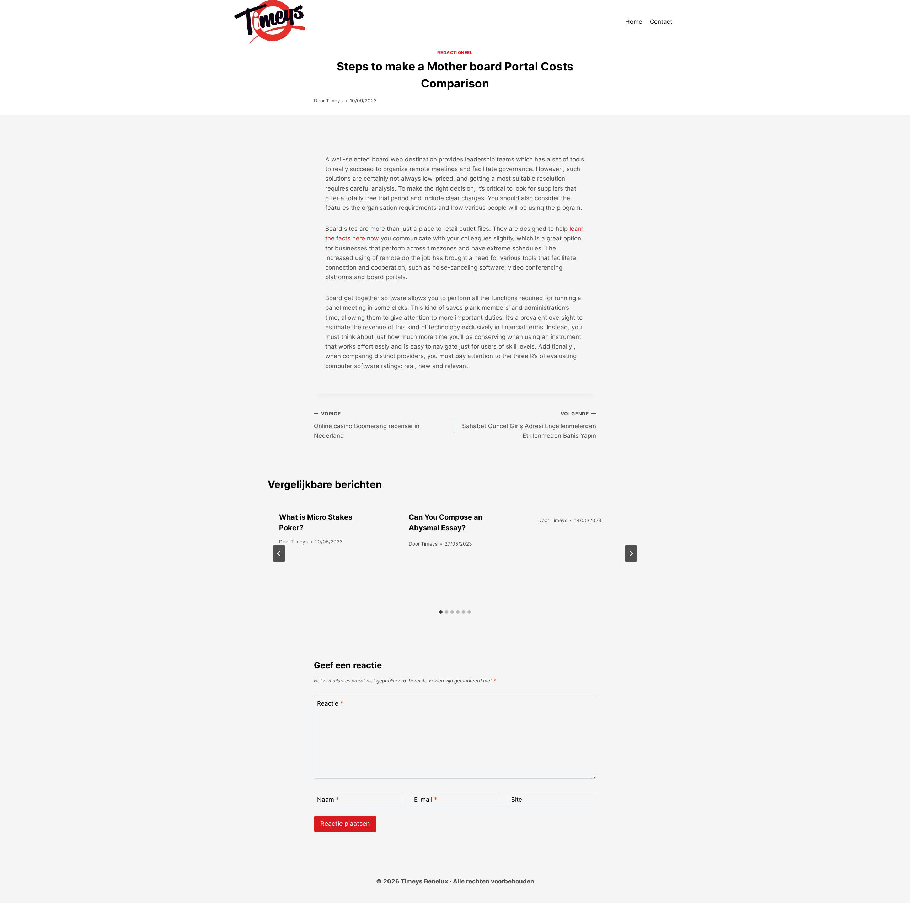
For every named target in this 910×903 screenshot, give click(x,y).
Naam (328, 799)
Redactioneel (454, 52)
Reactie (330, 703)
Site (516, 799)
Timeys (334, 100)
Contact (661, 21)
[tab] (441, 612)
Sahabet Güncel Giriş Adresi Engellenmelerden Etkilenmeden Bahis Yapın (529, 425)
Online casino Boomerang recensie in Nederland (366, 425)
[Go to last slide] (279, 553)
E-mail (425, 799)
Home (633, 21)
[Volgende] (631, 553)
